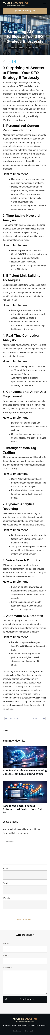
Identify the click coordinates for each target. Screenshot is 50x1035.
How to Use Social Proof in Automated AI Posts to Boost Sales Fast (25, 799)
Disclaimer (17, 1031)
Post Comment (25, 919)
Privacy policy (29, 1031)
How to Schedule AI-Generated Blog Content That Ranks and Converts (25, 762)
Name (6, 868)
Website (6, 898)
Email (6, 883)
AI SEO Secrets (15, 48)
